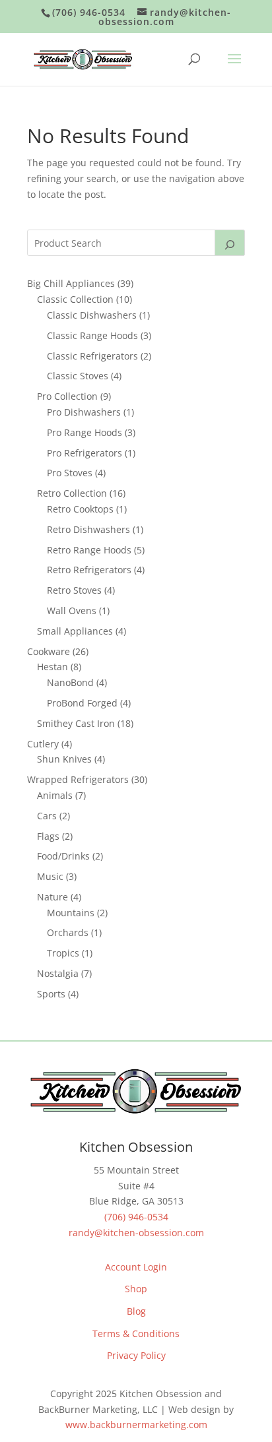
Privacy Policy (136, 1355)
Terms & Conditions (136, 1333)
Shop (136, 1288)
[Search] (230, 243)
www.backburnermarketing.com (136, 1424)
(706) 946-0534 (136, 1216)
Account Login (136, 1267)
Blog (136, 1311)
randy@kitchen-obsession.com (136, 1232)
